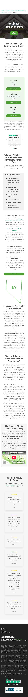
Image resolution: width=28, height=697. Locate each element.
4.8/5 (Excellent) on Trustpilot (12, 485)
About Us (3, 628)
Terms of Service (15, 674)
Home (2, 10)
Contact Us (3, 631)
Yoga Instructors (9, 10)
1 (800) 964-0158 (18, 639)
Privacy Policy (8, 674)
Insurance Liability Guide (6, 632)
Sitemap (7, 676)
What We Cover (4, 629)
